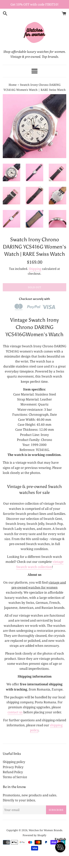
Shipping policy (14, 762)
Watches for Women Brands (45, 830)
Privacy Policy (13, 767)
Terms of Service (15, 777)
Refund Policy (13, 772)
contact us (15, 712)
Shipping (35, 269)
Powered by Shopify (34, 835)
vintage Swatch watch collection (40, 564)
